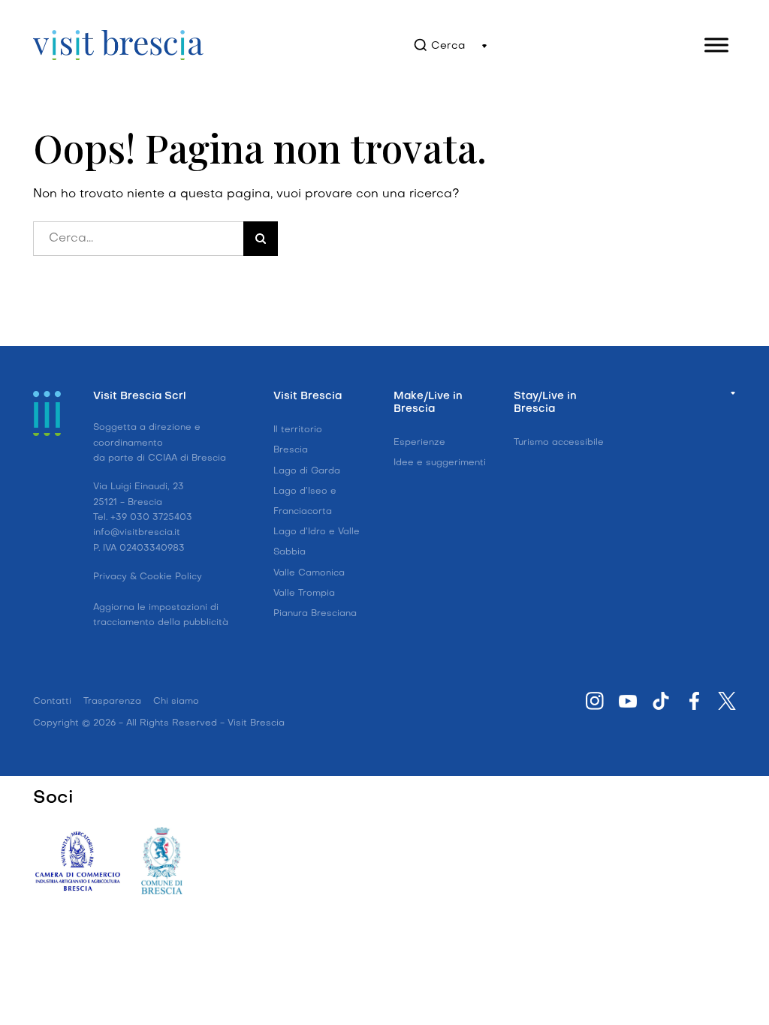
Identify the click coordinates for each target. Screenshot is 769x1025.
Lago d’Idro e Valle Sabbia (316, 542)
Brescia (290, 450)
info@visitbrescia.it (136, 532)
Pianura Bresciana (315, 613)
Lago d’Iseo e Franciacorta (304, 501)
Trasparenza (112, 701)
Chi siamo (176, 701)
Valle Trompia (304, 593)
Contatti (52, 701)
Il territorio (297, 429)
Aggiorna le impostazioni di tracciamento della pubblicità (160, 615)
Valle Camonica (309, 573)
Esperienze (419, 442)
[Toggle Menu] (716, 45)
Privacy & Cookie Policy (147, 577)
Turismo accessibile (559, 442)
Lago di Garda (306, 471)
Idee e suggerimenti (440, 462)
